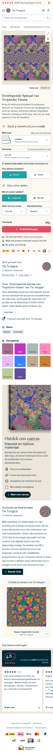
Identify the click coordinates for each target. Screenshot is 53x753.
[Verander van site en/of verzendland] (49, 3)
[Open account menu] (43, 10)
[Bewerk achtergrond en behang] (48, 39)
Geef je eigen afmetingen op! (26, 163)
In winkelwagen (29, 229)
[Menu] (3, 10)
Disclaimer (37, 723)
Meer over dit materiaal (41, 133)
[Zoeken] (47, 17)
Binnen (16, 175)
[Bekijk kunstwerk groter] (48, 34)
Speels (6, 331)
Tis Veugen (18, 10)
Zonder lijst (16, 198)
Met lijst (40, 198)
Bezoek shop (8, 275)
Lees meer (24, 275)
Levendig (17, 331)
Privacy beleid (40, 728)
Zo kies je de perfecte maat (39, 149)
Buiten (40, 175)
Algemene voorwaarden (21, 723)
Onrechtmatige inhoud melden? (20, 728)
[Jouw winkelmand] (48, 10)
